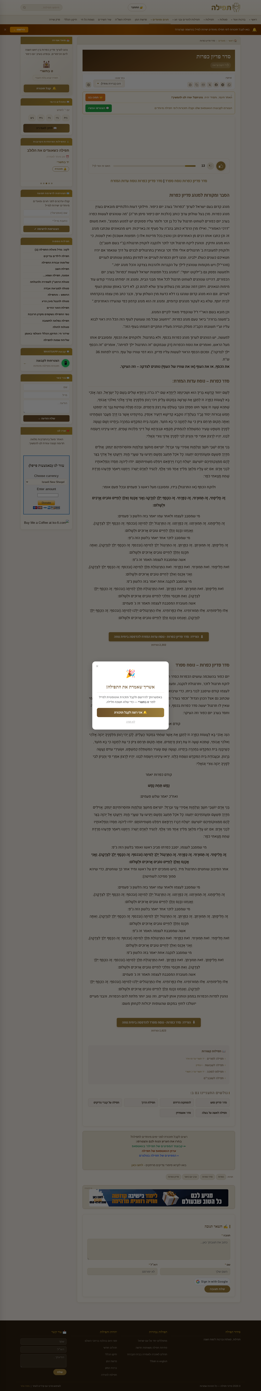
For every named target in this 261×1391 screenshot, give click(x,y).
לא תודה (130, 722)
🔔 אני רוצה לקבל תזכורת (130, 712)
